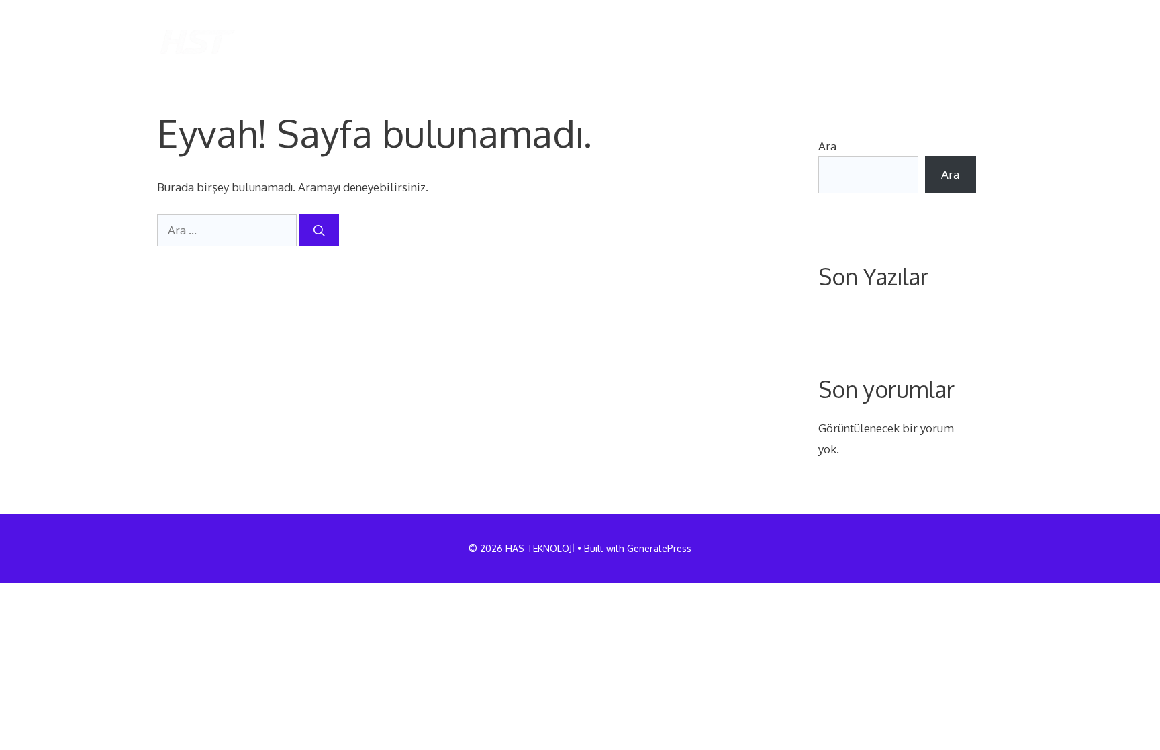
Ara (827, 146)
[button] (981, 42)
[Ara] (319, 230)
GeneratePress (659, 548)
